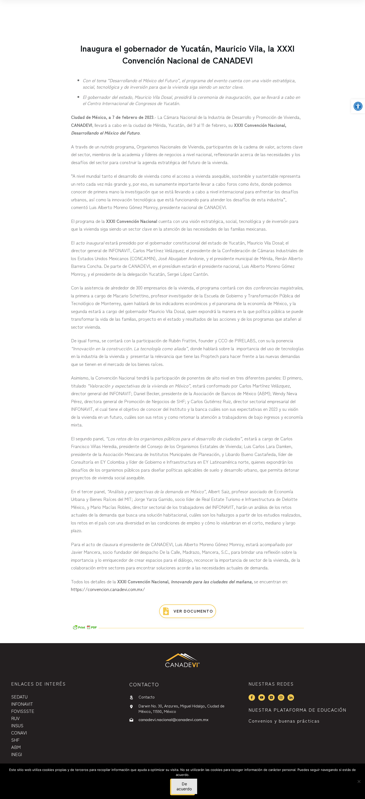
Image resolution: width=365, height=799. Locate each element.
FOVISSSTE (22, 711)
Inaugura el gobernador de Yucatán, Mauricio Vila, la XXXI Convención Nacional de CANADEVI (187, 54)
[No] (358, 781)
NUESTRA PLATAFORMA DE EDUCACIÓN (297, 709)
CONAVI (19, 732)
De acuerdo (184, 786)
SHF (15, 739)
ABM (16, 747)
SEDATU (19, 696)
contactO (144, 684)
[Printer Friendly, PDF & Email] (85, 626)
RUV (15, 718)
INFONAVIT (22, 703)
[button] (358, 106)
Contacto (147, 697)
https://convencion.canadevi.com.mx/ (108, 589)
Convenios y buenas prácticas (284, 720)
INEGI (16, 754)
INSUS (17, 725)
